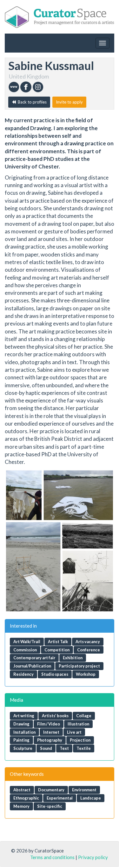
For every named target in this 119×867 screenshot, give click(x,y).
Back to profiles (31, 101)
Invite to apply (69, 101)
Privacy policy (93, 857)
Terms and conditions (52, 857)
